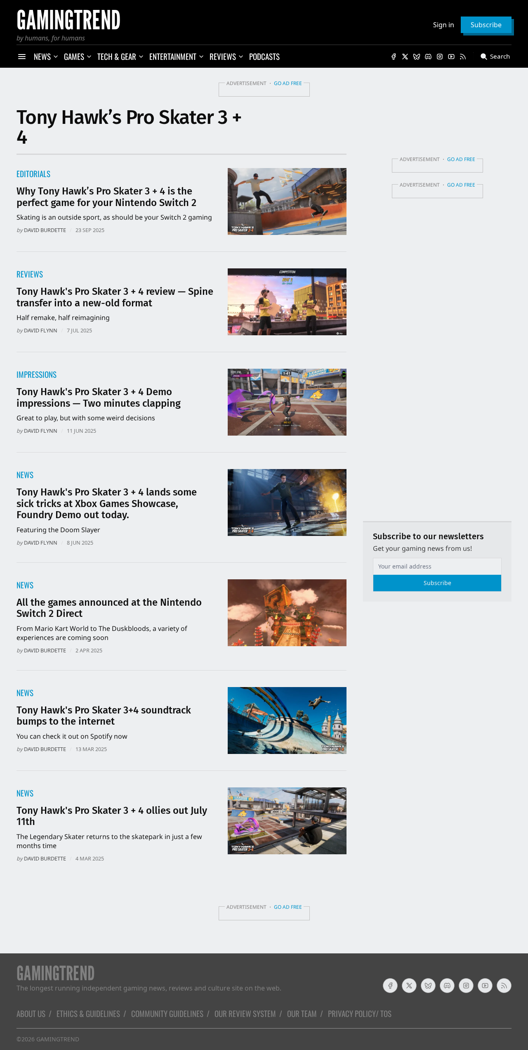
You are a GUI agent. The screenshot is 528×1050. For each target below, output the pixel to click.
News (24, 475)
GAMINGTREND (57, 1039)
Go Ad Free (288, 83)
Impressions (36, 374)
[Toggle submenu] (55, 56)
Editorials (33, 174)
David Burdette (45, 230)
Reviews (29, 274)
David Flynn (40, 330)
